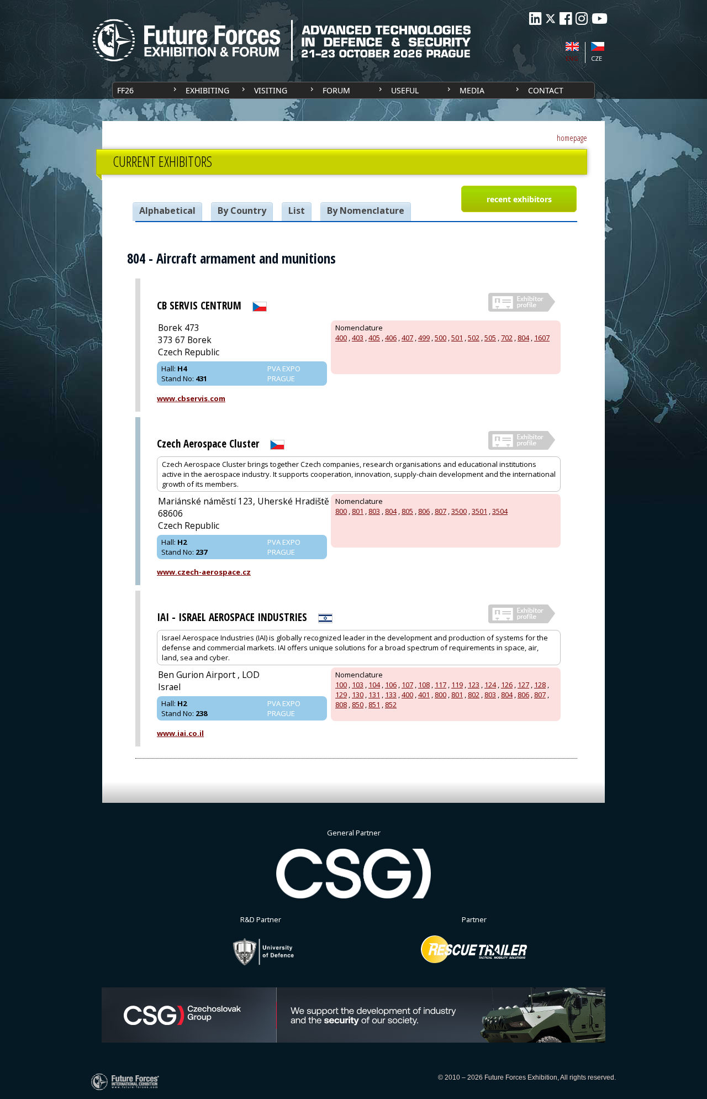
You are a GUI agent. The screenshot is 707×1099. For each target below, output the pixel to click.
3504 (500, 511)
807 (440, 511)
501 (457, 338)
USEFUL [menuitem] (405, 90)
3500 (459, 511)
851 (374, 704)
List (296, 210)
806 (424, 511)
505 (490, 338)
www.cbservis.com (191, 398)
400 (341, 338)
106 (391, 685)
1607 (542, 338)
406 (391, 338)
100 (341, 685)
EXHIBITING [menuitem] (207, 90)
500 (440, 338)
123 (473, 685)
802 (473, 695)
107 (407, 685)
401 (424, 695)
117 (440, 685)
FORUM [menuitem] (336, 90)
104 (374, 685)
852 (391, 704)
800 (341, 511)
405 (374, 338)
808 (341, 704)
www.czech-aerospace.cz (204, 572)
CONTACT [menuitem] (545, 90)
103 (357, 685)
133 (391, 695)
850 (357, 704)
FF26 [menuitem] (125, 90)
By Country (242, 210)
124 (490, 685)
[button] (518, 199)
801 (357, 511)
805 (407, 511)
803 (374, 511)
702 (507, 338)
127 (523, 685)
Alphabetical (167, 210)
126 (507, 685)
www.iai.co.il (180, 733)
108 (424, 685)
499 (424, 338)
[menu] (353, 90)
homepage (572, 138)
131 (374, 695)
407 (407, 338)
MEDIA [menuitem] (472, 90)
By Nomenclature (365, 210)
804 (523, 338)
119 (457, 685)
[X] (550, 18)
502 (473, 338)
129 (341, 695)
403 (357, 338)
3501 (479, 511)
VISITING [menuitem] (270, 90)
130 (357, 695)
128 (540, 685)
